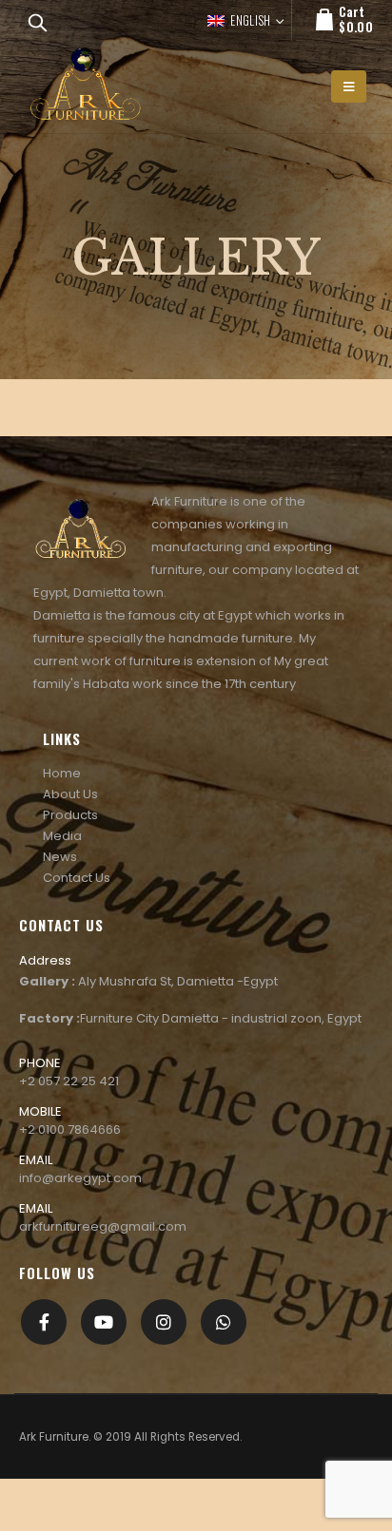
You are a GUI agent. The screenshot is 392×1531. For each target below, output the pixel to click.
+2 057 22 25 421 (69, 1081)
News (60, 857)
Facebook (44, 1322)
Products (70, 815)
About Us (70, 794)
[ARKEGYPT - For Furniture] (86, 86)
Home (62, 773)
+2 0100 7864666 (70, 1129)
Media (62, 836)
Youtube (104, 1322)
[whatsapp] (223, 1322)
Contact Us (76, 878)
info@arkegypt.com (80, 1178)
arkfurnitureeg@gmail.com (102, 1226)
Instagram (163, 1322)
